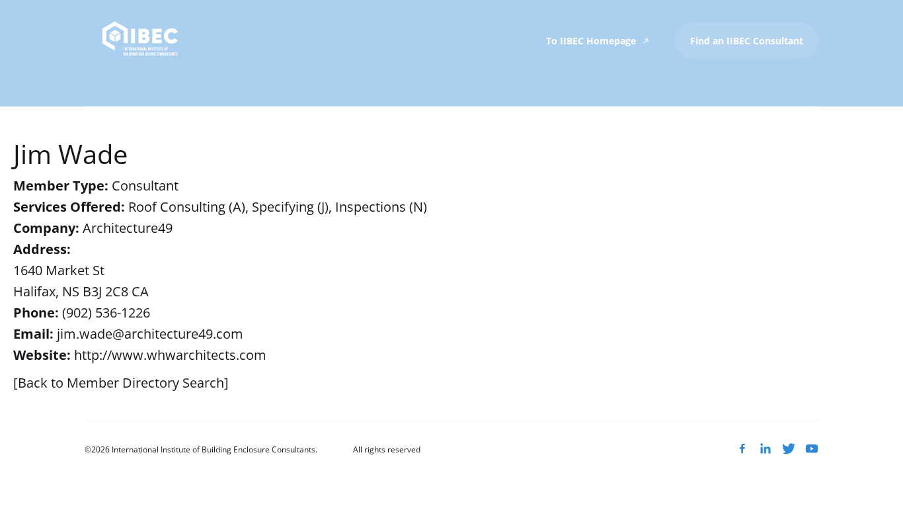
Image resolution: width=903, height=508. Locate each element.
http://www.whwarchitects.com (170, 355)
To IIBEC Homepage (592, 40)
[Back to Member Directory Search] (121, 383)
